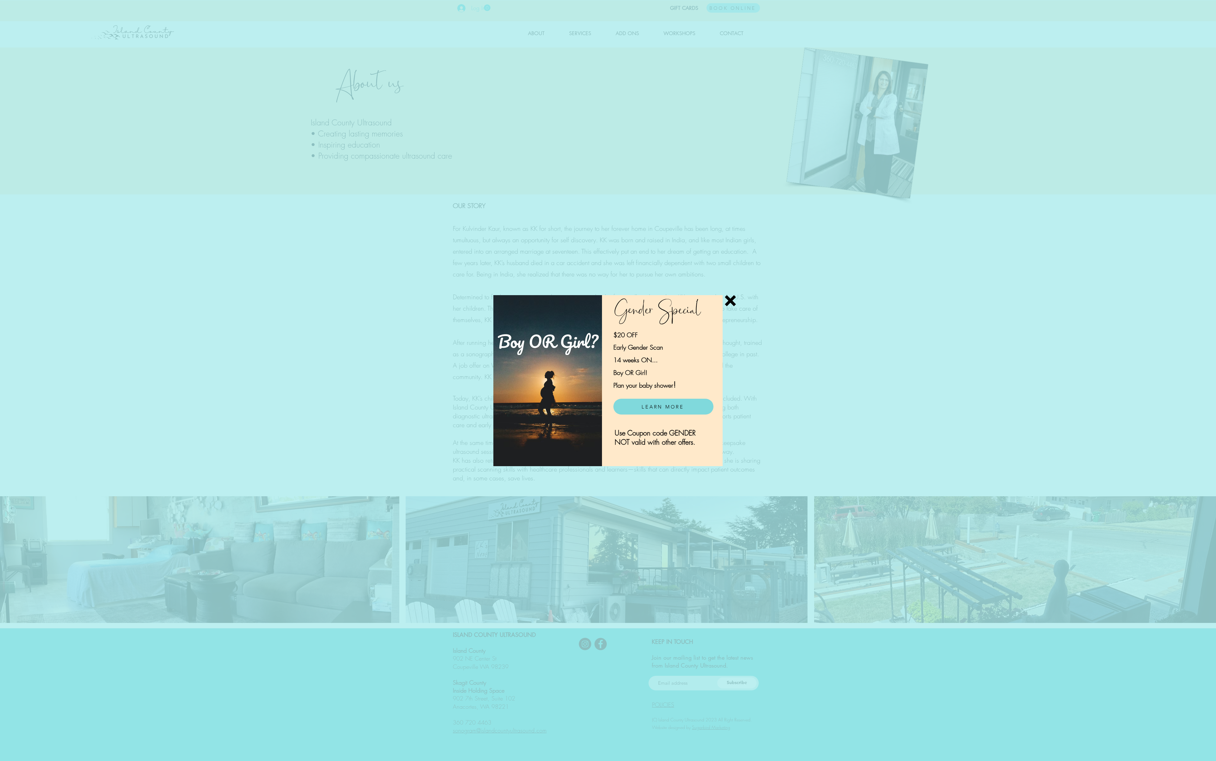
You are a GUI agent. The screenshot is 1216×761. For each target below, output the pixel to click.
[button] (730, 300)
